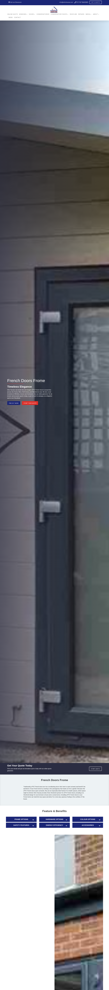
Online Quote (12, 14)
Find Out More (14, 403)
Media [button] (88, 14)
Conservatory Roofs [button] (59, 14)
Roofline (73, 14)
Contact (17, 17)
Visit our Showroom (16, 2)
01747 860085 (82, 2)
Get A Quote (95, 2)
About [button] (95, 14)
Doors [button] (31, 14)
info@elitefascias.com (66, 2)
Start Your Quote (30, 403)
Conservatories (43, 14)
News (11, 17)
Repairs (81, 14)
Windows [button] (22, 14)
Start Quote (95, 768)
